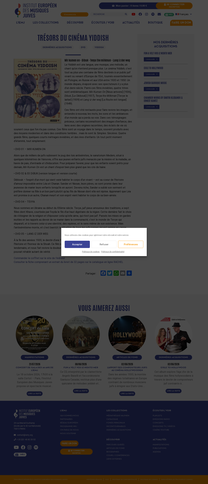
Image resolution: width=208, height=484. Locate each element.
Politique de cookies (91, 252)
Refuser (104, 244)
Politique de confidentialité (112, 252)
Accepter (77, 244)
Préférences (131, 244)
